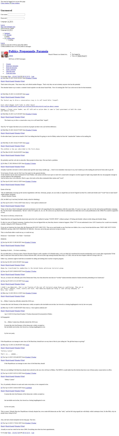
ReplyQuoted (10, 81)
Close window (5, 3)
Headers (18, 81)
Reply (3, 81)
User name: (4, 14)
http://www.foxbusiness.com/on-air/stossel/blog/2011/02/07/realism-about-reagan (30, 106)
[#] (1, 78)
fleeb (27, 152)
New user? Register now (8, 26)
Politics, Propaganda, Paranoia (28, 51)
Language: (4, 21)
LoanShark (28, 388)
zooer (27, 94)
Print (23, 81)
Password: (4, 18)
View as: (74, 56)
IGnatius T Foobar (31, 78)
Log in (3, 25)
